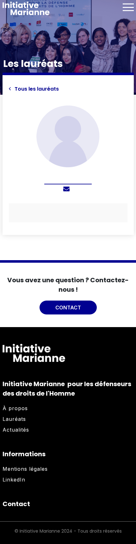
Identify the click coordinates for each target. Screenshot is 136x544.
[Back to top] (126, 518)
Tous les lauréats (36, 89)
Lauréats (14, 419)
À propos (15, 408)
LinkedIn (14, 479)
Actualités (16, 430)
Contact (68, 307)
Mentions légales (25, 469)
